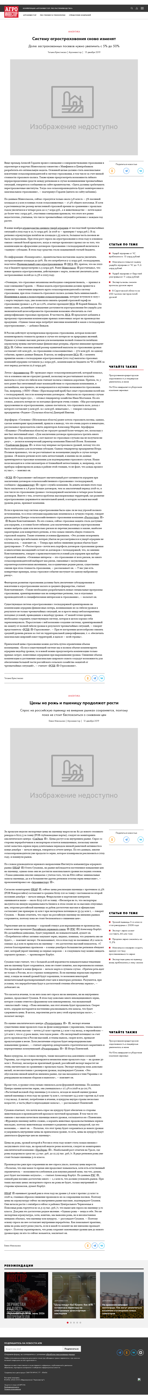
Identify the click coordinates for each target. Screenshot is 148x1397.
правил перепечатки (62, 1358)
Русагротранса (53, 1023)
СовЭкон (38, 838)
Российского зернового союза (49, 929)
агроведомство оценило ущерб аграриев (45, 227)
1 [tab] (68, 1322)
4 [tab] (77, 1322)
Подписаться (71, 1348)
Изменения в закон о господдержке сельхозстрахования (36, 296)
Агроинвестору (26, 484)
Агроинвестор (29, 15)
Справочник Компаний (80, 15)
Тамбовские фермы (17, 445)
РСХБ (9, 477)
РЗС (73, 929)
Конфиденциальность (11, 1387)
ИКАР (16, 867)
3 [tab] (74, 1322)
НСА (70, 264)
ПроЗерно (41, 1149)
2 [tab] (71, 1322)
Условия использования (12, 1389)
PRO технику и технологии (52, 15)
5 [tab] (80, 1322)
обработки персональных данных (60, 1354)
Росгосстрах (92, 517)
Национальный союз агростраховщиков (40, 264)
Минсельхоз (69, 267)
